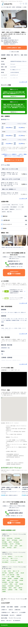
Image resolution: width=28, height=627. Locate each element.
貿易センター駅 (16, 571)
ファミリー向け (5, 560)
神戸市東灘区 (4, 544)
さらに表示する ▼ (23, 82)
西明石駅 (20, 587)
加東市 (16, 545)
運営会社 (3, 620)
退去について (15, 612)
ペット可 (4, 556)
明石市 (10, 542)
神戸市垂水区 (16, 542)
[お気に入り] (20, 4)
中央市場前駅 (10, 586)
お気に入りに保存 (15, 51)
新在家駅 (21, 584)
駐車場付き (10, 556)
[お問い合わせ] (26, 4)
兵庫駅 (3, 574)
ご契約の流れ (17, 609)
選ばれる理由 (4, 618)
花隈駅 (21, 578)
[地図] (14, 409)
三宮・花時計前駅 (10, 574)
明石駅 (15, 587)
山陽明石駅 (10, 589)
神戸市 (13, 7)
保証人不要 (20, 562)
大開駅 (17, 574)
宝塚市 (21, 545)
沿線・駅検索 (10, 606)
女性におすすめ (5, 558)
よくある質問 (22, 612)
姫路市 (3, 540)
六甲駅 (16, 589)
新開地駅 (4, 586)
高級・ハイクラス (14, 558)
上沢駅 (16, 584)
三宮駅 (16, 572)
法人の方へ (12, 615)
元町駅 (3, 580)
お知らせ (11, 609)
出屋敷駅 (4, 591)
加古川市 (11, 544)
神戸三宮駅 (4, 572)
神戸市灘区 (4, 542)
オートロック (13, 562)
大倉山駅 (22, 572)
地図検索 (16, 606)
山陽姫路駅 (16, 578)
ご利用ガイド (4, 609)
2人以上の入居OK (14, 560)
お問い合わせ (9, 620)
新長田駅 (4, 578)
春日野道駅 (4, 582)
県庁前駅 (17, 586)
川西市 (3, 547)
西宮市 (8, 540)
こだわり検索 (23, 606)
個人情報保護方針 (16, 620)
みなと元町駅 (14, 580)
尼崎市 (21, 540)
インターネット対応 (19, 556)
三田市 (11, 545)
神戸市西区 (17, 544)
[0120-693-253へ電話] (23, 4)
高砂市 (15, 547)
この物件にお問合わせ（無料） (14, 47)
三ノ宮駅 (24, 7)
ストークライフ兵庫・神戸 (6, 7)
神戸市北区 (9, 547)
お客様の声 (18, 615)
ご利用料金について (5, 612)
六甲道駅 (18, 576)
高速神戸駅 (11, 572)
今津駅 (21, 589)
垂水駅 (10, 587)
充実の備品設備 (4, 615)
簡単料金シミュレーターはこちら (14, 160)
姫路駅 (12, 576)
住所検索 (3, 606)
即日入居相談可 (5, 562)
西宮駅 (16, 582)
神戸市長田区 (14, 540)
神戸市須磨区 (4, 545)
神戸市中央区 (18, 7)
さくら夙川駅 (4, 584)
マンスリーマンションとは (15, 618)
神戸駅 (9, 571)
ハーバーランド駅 (5, 576)
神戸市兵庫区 (17, 538)
